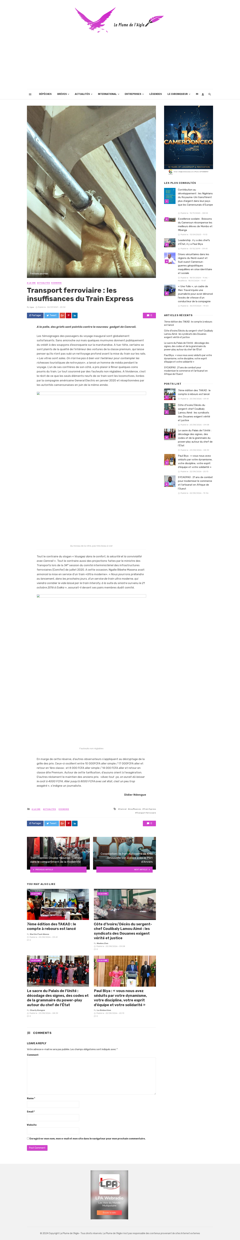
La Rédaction (104, 1010)
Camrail (123, 809)
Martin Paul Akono (39, 934)
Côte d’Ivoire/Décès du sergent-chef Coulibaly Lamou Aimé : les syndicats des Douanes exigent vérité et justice (123, 931)
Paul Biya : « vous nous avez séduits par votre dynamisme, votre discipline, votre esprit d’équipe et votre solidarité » (120, 998)
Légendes (155, 94)
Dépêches (45, 94)
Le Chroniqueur (178, 94)
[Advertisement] (120, 65)
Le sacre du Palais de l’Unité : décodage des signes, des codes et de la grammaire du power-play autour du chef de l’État (58, 998)
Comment (33, 1055)
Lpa (32, 307)
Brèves (62, 94)
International (107, 94)
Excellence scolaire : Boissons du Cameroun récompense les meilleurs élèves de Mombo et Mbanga (195, 224)
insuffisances (135, 809)
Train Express (150, 809)
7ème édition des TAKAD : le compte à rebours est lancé (51, 926)
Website (32, 1125)
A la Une (31, 283)
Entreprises (133, 94)
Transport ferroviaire (146, 813)
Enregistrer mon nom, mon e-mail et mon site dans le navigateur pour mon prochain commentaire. (87, 1138)
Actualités (82, 94)
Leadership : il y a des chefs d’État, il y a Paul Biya (194, 242)
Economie (56, 283)
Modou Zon (102, 943)
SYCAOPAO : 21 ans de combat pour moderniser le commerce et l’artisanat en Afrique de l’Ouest (186, 370)
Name (31, 1098)
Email (31, 1111)
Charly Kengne (37, 1010)
